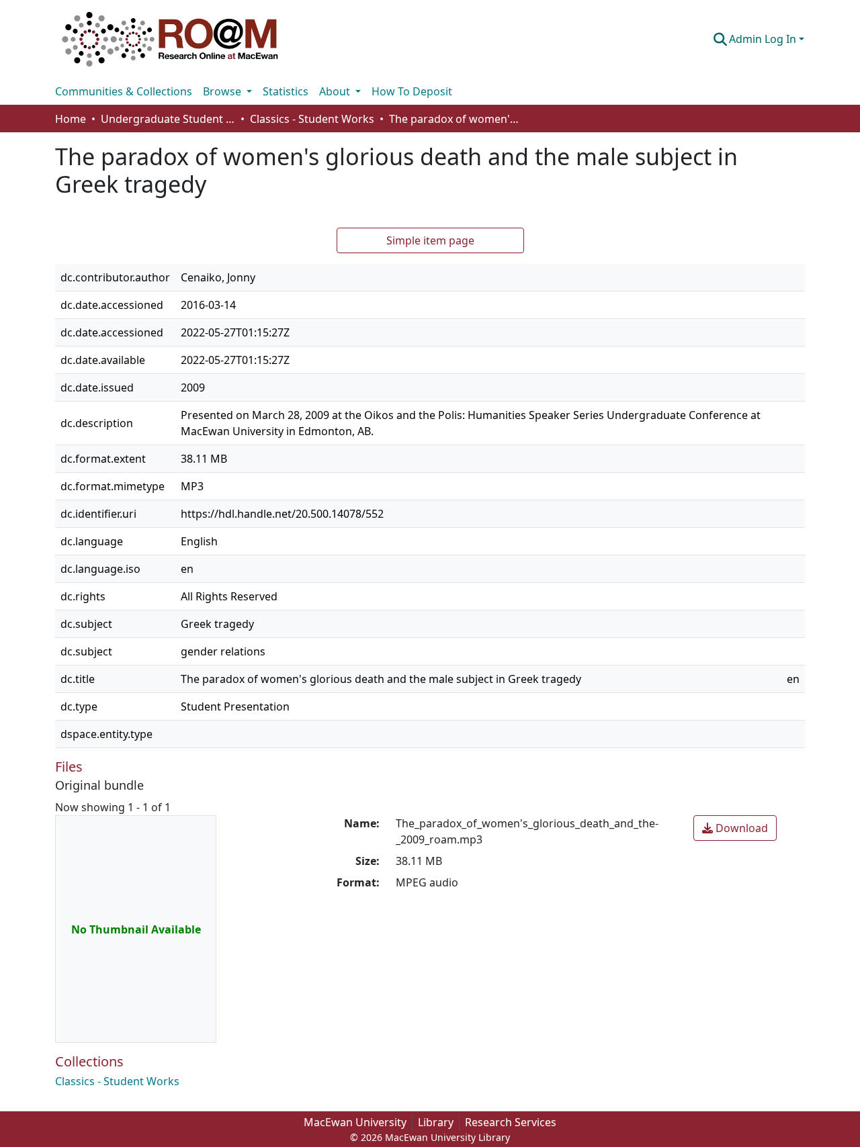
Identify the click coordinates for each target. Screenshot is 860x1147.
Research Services (510, 1122)
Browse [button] (223, 91)
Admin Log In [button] (764, 39)
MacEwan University (355, 1122)
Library (436, 1122)
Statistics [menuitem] (285, 91)
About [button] (336, 91)
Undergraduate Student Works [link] (168, 118)
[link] (735, 828)
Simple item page (430, 240)
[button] (170, 39)
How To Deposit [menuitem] (412, 91)
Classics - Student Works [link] (312, 118)
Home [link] (70, 118)
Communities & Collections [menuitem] (123, 91)
